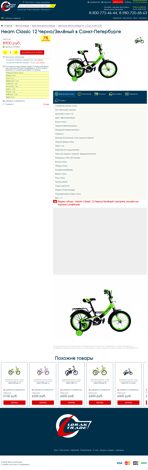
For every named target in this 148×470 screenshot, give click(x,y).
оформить (118, 2)
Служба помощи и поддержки (15, 464)
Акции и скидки (107, 450)
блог (135, 18)
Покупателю (86, 450)
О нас (96, 450)
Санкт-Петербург (43, 2)
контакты (143, 18)
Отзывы (46, 104)
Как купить (127, 18)
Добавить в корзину (32, 52)
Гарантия (117, 18)
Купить (14, 402)
